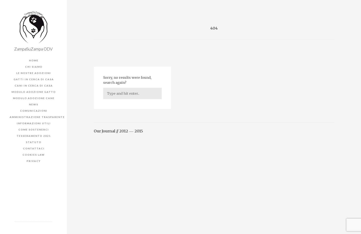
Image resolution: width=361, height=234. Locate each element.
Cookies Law (34, 154)
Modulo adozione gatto (33, 91)
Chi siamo (33, 66)
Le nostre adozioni (33, 73)
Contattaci (33, 148)
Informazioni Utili (34, 123)
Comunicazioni (33, 110)
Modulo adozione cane (34, 98)
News (33, 104)
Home (33, 60)
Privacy (34, 161)
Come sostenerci (33, 129)
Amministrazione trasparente (37, 117)
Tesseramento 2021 (34, 135)
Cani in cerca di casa (34, 85)
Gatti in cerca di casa (34, 79)
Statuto (33, 142)
